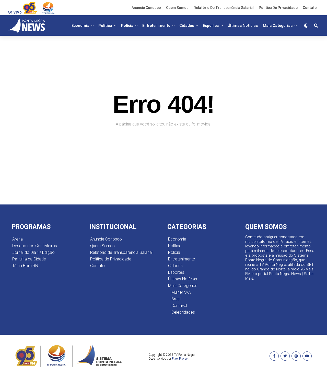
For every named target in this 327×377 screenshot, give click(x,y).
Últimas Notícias (243, 25)
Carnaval (179, 305)
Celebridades (183, 312)
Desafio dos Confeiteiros (34, 245)
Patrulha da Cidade (29, 259)
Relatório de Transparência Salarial (224, 8)
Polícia (127, 25)
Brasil (176, 298)
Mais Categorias (278, 25)
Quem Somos (177, 8)
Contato (310, 8)
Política (105, 25)
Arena (17, 239)
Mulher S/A (181, 292)
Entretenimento (156, 25)
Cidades (186, 25)
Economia (80, 25)
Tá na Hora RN (25, 265)
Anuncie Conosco (146, 8)
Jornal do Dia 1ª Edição (33, 252)
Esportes (211, 25)
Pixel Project (180, 358)
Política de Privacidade (278, 8)
